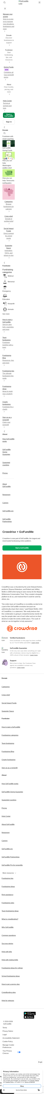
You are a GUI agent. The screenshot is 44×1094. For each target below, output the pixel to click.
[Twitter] (12, 1014)
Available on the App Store (29, 1017)
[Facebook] (4, 1014)
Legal (5, 1034)
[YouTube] (8, 1014)
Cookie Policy (8, 1041)
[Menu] (39, 2)
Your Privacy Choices (7, 1052)
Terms (5, 1028)
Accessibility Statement (11, 1038)
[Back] (4, 127)
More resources (8, 873)
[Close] (5, 9)
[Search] (4, 2)
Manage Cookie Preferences (8, 1046)
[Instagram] (16, 1014)
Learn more (35, 642)
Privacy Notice (8, 1031)
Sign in (9, 122)
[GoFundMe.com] (24, 2)
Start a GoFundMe (8, 115)
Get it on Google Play (30, 1013)
